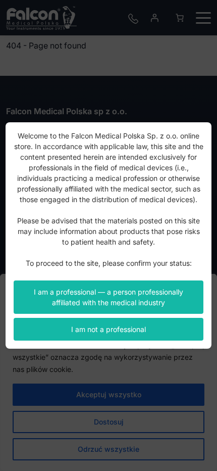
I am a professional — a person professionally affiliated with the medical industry (108, 297)
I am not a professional (108, 329)
